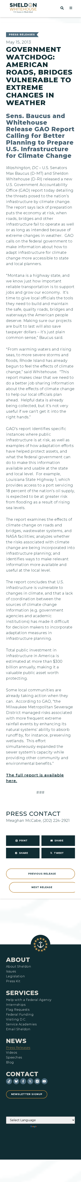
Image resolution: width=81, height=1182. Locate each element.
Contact (22, 1074)
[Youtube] (44, 1081)
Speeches (14, 1057)
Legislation (15, 976)
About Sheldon (18, 966)
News (16, 1041)
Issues (11, 971)
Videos (11, 1052)
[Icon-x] (30, 1081)
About (18, 959)
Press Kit (13, 981)
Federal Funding (20, 1014)
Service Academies (21, 1024)
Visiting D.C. (16, 1019)
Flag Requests (17, 1009)
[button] (70, 8)
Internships (15, 1005)
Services (22, 993)
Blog (10, 1062)
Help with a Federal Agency (28, 1000)
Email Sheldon (18, 1029)
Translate (47, 1126)
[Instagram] (37, 1081)
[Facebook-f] (23, 1081)
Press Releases (22, 34)
